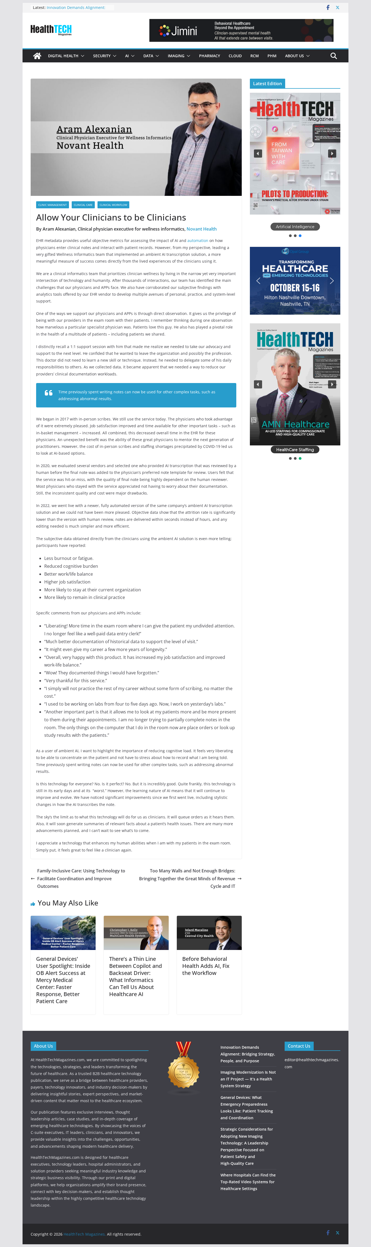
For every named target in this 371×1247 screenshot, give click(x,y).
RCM (254, 55)
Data (148, 55)
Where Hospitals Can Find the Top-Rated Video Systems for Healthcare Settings (248, 1181)
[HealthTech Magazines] (37, 55)
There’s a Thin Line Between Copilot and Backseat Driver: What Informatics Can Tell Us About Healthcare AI (135, 976)
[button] (81, 56)
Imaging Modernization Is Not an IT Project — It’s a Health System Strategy (248, 1079)
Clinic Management (52, 205)
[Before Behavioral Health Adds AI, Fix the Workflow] (209, 920)
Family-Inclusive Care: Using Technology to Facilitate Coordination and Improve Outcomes (81, 878)
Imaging (176, 55)
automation (197, 240)
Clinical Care (83, 205)
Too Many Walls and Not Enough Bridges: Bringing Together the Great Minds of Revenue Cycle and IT (187, 878)
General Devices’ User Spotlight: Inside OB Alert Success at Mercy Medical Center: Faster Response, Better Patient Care (63, 980)
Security (102, 55)
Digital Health (63, 55)
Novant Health (202, 229)
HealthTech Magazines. (85, 1234)
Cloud (235, 55)
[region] (295, 165)
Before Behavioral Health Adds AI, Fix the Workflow (205, 966)
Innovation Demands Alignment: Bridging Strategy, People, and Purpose (248, 1054)
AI (127, 55)
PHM (272, 55)
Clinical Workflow (113, 205)
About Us (294, 55)
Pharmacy (209, 55)
